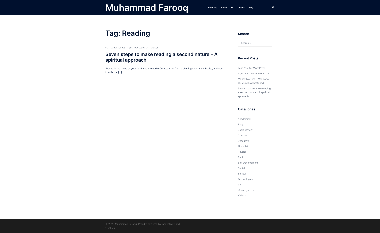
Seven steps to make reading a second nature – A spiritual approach (161, 57)
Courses (242, 135)
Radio (224, 7)
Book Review (245, 129)
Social (241, 168)
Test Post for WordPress (251, 68)
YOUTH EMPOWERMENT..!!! (253, 73)
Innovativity (168, 223)
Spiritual (242, 173)
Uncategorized (246, 190)
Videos (241, 7)
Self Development (139, 48)
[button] (273, 7)
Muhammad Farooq (146, 7)
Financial (243, 146)
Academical (244, 118)
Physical (242, 151)
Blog (251, 7)
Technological (246, 179)
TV (232, 7)
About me (212, 7)
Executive (243, 140)
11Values (110, 227)
